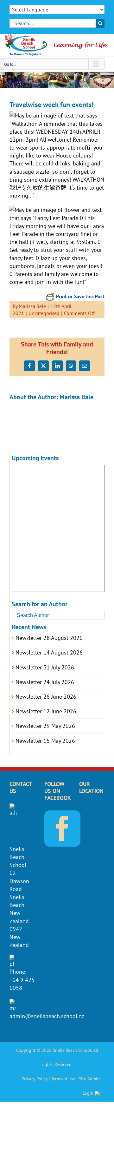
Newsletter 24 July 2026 (45, 682)
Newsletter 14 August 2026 (49, 652)
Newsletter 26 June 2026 (46, 696)
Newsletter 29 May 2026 (45, 725)
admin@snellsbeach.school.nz (47, 1016)
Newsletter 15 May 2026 (45, 740)
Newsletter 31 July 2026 (45, 667)
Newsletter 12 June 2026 (46, 711)
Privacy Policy (35, 1079)
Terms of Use (63, 1079)
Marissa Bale (32, 306)
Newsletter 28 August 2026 (49, 637)
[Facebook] (62, 828)
